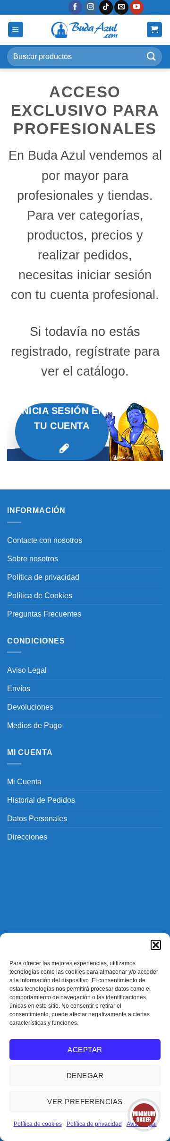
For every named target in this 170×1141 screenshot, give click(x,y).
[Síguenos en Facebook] (75, 7)
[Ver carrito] (154, 29)
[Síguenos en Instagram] (91, 7)
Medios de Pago (34, 725)
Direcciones (27, 836)
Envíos (18, 688)
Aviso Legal (27, 670)
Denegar (85, 1076)
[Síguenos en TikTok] (106, 7)
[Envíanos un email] (121, 7)
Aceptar (85, 1050)
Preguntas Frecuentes (44, 613)
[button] (156, 945)
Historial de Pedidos (41, 800)
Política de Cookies (39, 595)
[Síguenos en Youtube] (137, 7)
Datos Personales (37, 818)
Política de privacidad (94, 1124)
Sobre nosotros (32, 558)
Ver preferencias (84, 1102)
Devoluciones (30, 707)
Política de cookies (38, 1124)
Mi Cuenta (24, 781)
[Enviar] (151, 56)
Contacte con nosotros (44, 540)
